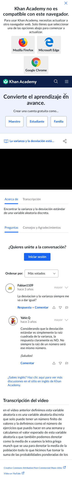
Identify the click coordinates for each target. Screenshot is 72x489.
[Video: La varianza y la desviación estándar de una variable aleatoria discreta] (36, 169)
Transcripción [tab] (32, 199)
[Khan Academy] (18, 81)
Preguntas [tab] (11, 227)
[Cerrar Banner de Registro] (65, 94)
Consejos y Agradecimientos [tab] (42, 227)
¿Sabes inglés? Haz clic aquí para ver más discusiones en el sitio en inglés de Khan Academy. (35, 381)
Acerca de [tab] (11, 199)
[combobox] (41, 273)
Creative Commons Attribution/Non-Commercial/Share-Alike (33, 468)
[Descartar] (66, 3)
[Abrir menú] (66, 81)
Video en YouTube (12, 473)
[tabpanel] (36, 209)
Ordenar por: (14, 273)
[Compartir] (65, 141)
